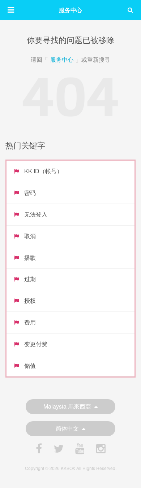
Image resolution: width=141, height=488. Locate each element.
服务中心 (61, 59)
